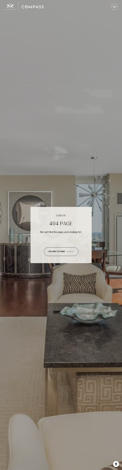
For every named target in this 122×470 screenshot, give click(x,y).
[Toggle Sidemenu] (114, 7)
